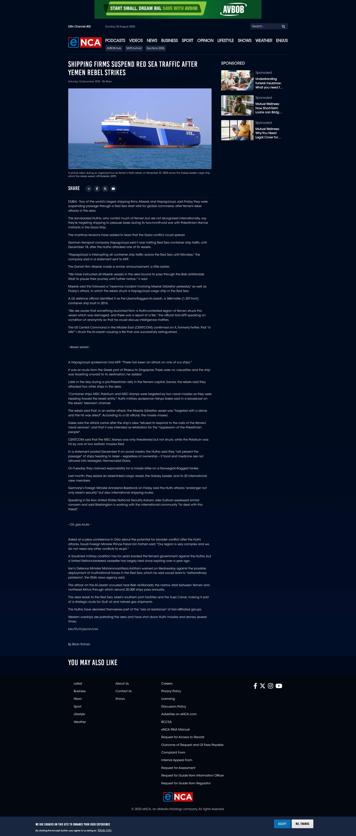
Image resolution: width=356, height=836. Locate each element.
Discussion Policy (173, 706)
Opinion (205, 41)
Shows (244, 41)
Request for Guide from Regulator (186, 783)
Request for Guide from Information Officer (192, 775)
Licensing (168, 699)
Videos (136, 41)
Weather (264, 41)
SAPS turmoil (133, 48)
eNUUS (282, 41)
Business (169, 41)
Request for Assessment (178, 768)
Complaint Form (173, 752)
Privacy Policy (171, 691)
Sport (187, 41)
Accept (282, 824)
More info (105, 830)
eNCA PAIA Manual (175, 729)
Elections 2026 (155, 48)
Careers (166, 683)
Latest (78, 683)
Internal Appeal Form (176, 760)
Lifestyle (225, 41)
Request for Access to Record (182, 737)
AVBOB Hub (114, 48)
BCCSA (166, 722)
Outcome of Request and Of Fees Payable (192, 745)
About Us (122, 683)
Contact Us (124, 691)
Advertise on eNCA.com (179, 714)
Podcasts (115, 41)
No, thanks (302, 824)
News (152, 41)
